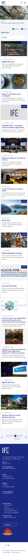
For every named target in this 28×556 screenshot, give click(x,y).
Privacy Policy (15, 552)
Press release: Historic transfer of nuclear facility (12, 23)
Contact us (7, 525)
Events (25, 29)
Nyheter (16, 29)
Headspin (7, 552)
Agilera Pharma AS (10, 517)
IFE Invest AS (8, 505)
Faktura (6, 507)
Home (2, 21)
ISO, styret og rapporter (11, 512)
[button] (21, 3)
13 (15, 438)
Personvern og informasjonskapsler (10, 510)
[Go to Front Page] (3, 2)
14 (18, 438)
